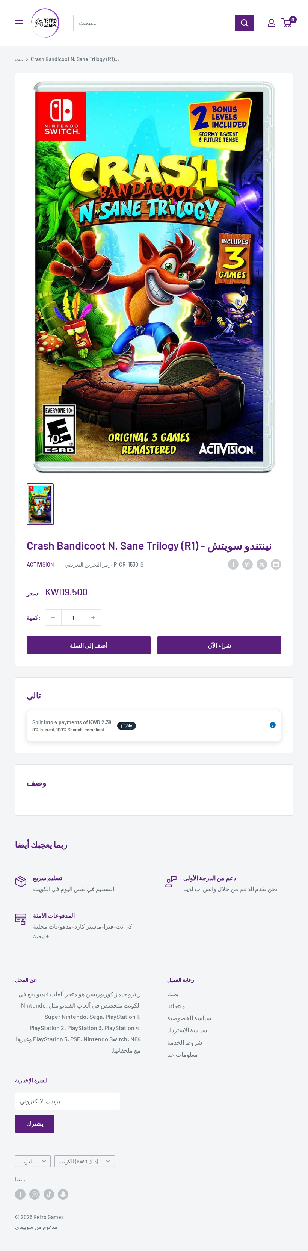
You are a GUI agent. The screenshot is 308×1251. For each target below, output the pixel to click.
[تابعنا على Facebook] (20, 1194)
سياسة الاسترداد (187, 1029)
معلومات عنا (182, 1054)
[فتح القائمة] (19, 23)
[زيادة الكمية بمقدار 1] (93, 618)
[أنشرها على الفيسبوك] (233, 564)
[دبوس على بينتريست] (247, 564)
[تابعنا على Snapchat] (63, 1194)
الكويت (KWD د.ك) (78, 1161)
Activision (40, 564)
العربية (26, 1161)
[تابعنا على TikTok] (49, 1194)
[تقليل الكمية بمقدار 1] (53, 618)
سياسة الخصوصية (189, 1017)
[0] (286, 22)
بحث (172, 993)
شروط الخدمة (184, 1042)
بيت (19, 59)
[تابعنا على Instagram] (34, 1194)
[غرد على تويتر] (262, 564)
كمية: (34, 617)
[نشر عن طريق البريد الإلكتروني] (276, 564)
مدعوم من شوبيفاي (36, 1227)
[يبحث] (244, 23)
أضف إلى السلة (88, 645)
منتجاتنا (176, 1005)
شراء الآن (219, 645)
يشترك (34, 1123)
